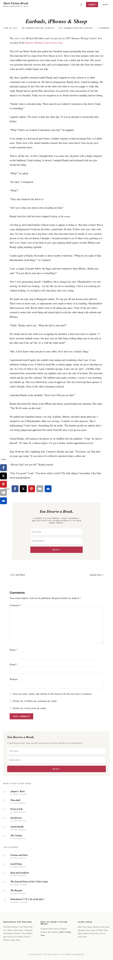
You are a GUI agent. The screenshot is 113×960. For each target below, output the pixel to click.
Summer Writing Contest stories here (44, 42)
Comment (15, 605)
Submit (92, 4)
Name (14, 649)
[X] (23, 488)
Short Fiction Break (15, 3)
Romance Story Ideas (87, 930)
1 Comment (103, 28)
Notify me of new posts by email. (29, 708)
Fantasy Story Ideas (91, 933)
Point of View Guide (23, 933)
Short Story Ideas (85, 927)
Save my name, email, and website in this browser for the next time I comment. (52, 693)
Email (14, 664)
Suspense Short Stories (50, 928)
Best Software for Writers (13, 936)
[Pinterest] (31, 488)
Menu (105, 4)
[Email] (39, 488)
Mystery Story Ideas (101, 927)
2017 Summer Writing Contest (76, 28)
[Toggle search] (81, 4)
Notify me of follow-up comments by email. (35, 701)
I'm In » (56, 550)
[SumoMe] (48, 488)
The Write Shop (26, 927)
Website (14, 679)
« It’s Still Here (17, 574)
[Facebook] (15, 488)
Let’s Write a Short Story (13, 930)
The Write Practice (10, 927)
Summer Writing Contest (40, 28)
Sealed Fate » (96, 574)
